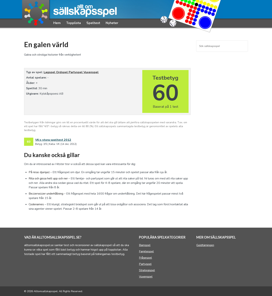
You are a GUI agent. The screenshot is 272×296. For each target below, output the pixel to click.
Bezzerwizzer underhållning (46, 194)
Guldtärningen (205, 245)
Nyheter (112, 23)
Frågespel (145, 258)
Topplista (73, 23)
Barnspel (144, 245)
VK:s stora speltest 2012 (53, 140)
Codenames (36, 204)
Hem (57, 23)
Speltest (93, 23)
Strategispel (147, 270)
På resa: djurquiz (39, 172)
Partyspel (76, 72)
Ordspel (62, 72)
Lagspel (50, 72)
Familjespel (146, 251)
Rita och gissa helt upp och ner (48, 178)
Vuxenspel (91, 72)
